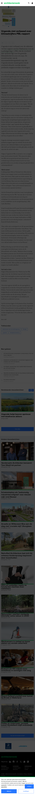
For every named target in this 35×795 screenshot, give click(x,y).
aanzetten (4, 787)
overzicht (4, 785)
